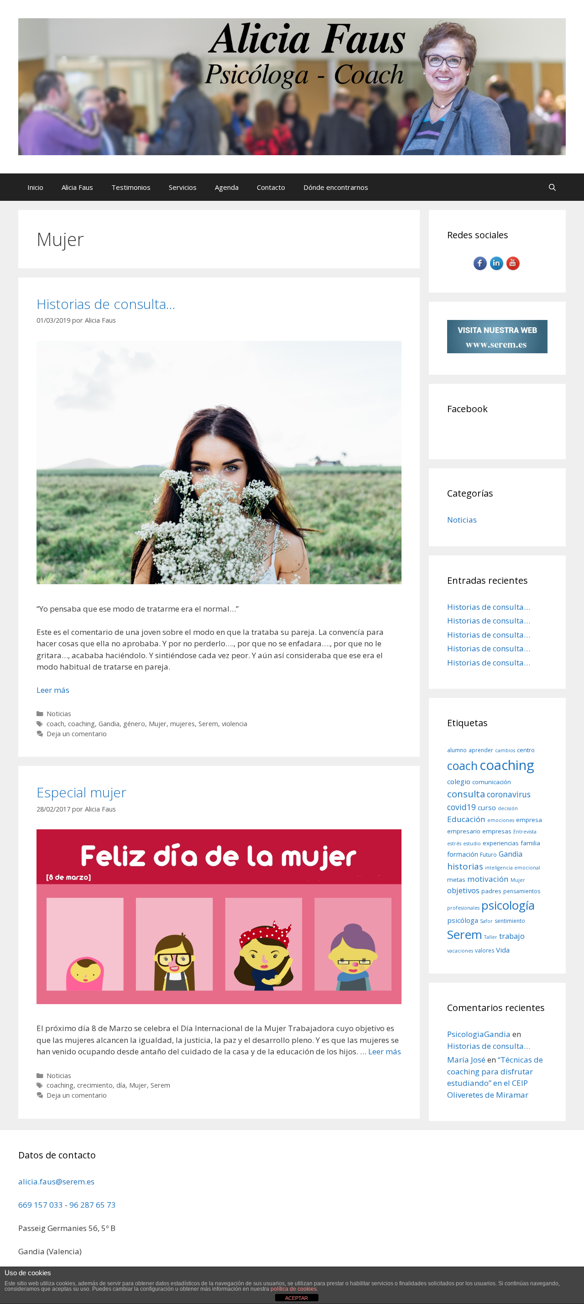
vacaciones (460, 951)
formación (462, 854)
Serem (208, 723)
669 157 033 (40, 1204)
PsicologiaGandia (479, 1034)
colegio (458, 781)
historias (465, 866)
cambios (505, 750)
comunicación (491, 782)
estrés (454, 843)
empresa (529, 820)
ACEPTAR (296, 1298)
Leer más (52, 690)
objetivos (463, 890)
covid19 (461, 806)
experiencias (501, 843)
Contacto (271, 187)
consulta (466, 793)
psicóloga (462, 920)
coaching (81, 723)
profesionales (463, 908)
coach (55, 723)
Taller (490, 937)
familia (530, 843)
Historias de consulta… (106, 303)
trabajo (512, 936)
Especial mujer (81, 792)
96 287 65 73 (92, 1204)
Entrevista (525, 831)
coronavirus (509, 794)
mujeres (182, 723)
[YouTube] (514, 269)
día (120, 1085)
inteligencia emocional (512, 867)
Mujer (158, 723)
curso (487, 807)
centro (526, 750)
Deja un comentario (77, 733)
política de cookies (294, 1289)
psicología (508, 905)
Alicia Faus (77, 187)
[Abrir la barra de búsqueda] (552, 187)
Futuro (488, 855)
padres (491, 891)
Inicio (35, 187)
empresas (496, 831)
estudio (472, 843)
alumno (457, 750)
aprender (481, 750)
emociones (500, 820)
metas (456, 879)
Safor (486, 921)
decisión (508, 808)
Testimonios (131, 187)
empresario (463, 831)
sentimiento (510, 921)
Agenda (227, 187)
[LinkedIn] (497, 269)
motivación (488, 879)
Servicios (183, 187)
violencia (234, 723)
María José (466, 1059)
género (134, 723)
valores (484, 950)
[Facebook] (481, 269)
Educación (466, 819)
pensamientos (521, 891)
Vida (503, 949)
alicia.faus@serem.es (56, 1181)
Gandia (109, 723)
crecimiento (95, 1085)
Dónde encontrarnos (335, 187)
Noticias (59, 713)
